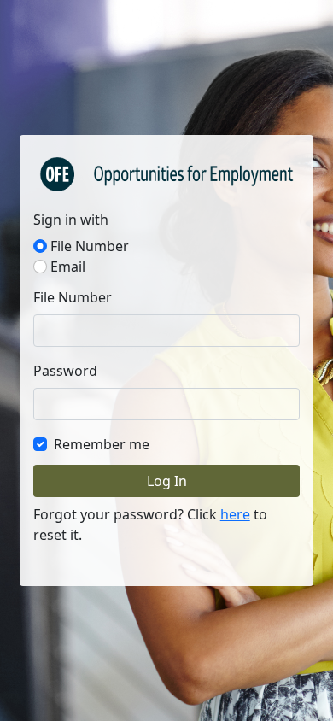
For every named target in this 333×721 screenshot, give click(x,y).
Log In (167, 481)
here (235, 514)
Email (67, 266)
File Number (89, 246)
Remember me (101, 444)
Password (65, 370)
